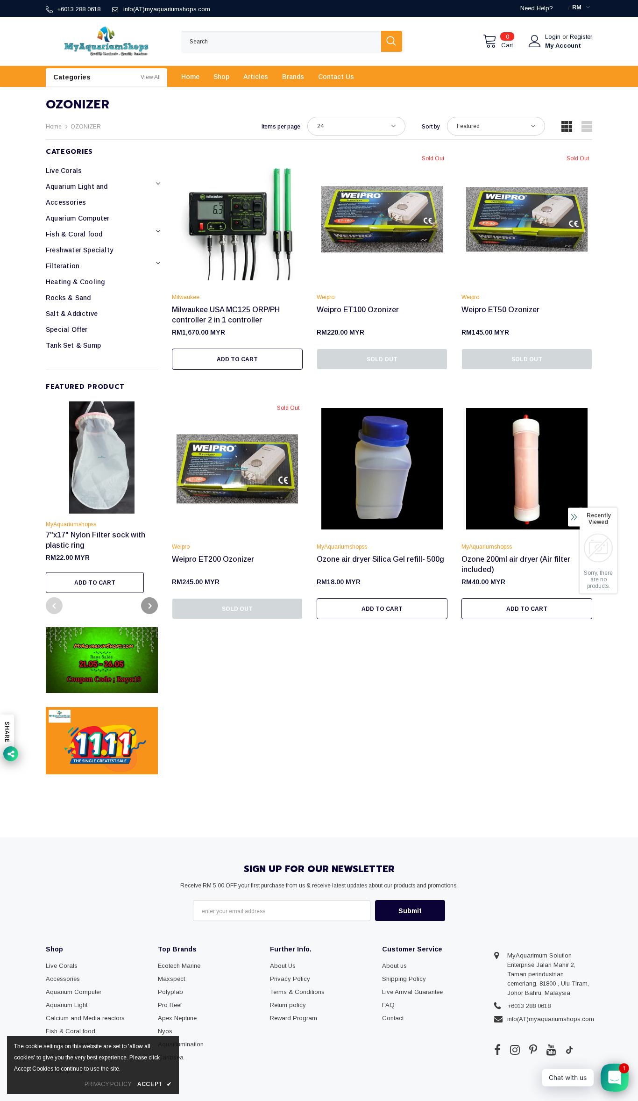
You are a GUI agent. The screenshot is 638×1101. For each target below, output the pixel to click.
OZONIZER (86, 126)
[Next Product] (149, 605)
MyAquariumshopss (71, 524)
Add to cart (94, 582)
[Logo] (106, 41)
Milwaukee (185, 297)
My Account (563, 45)
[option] (102, 497)
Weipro (325, 297)
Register (581, 36)
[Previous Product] (54, 605)
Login (553, 36)
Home (54, 126)
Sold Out (382, 359)
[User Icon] (534, 41)
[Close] (630, 1037)
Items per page (281, 126)
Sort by (431, 126)
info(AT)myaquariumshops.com (166, 9)
